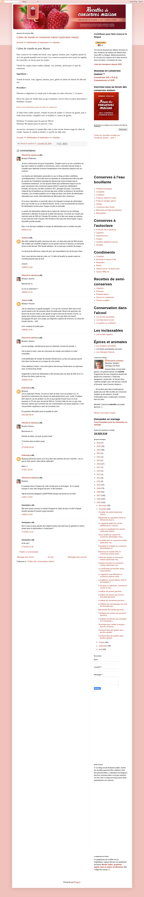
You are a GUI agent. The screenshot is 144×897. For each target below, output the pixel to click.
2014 (99, 471)
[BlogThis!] (60, 144)
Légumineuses (102, 236)
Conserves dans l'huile (105, 207)
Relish (98, 265)
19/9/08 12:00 (27, 267)
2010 (99, 485)
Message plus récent (25, 557)
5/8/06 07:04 (27, 230)
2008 (99, 492)
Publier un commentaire (28, 552)
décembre (103, 505)
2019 (99, 460)
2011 (99, 481)
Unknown (26, 388)
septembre (103, 646)
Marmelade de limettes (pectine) (111, 610)
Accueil (20, 42)
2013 (99, 474)
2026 (99, 443)
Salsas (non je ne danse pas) (107, 269)
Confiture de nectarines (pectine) (111, 600)
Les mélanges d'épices (105, 352)
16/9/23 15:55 (27, 514)
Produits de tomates (104, 189)
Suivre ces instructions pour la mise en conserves (37, 107)
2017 (99, 467)
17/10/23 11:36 (27, 547)
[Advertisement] (52, 582)
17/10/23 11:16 (27, 532)
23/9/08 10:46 (27, 380)
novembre (103, 509)
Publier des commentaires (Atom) (41, 561)
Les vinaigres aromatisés (106, 346)
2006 (99, 499)
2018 (99, 464)
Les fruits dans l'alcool (105, 320)
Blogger (77, 882)
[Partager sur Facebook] (64, 144)
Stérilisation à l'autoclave (38, 42)
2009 (99, 488)
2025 (99, 446)
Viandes (56, 42)
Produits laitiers (102, 294)
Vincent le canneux (30, 155)
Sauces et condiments (105, 297)
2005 (99, 502)
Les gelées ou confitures (106, 323)
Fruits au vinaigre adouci (106, 201)
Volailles (99, 245)
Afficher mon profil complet (104, 413)
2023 (99, 453)
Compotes (100, 192)
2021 (99, 457)
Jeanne (25, 238)
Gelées (99, 204)
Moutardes (100, 262)
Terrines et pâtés (102, 300)
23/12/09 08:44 (28, 415)
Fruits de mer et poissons (106, 230)
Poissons (100, 291)
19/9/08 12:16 (27, 292)
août (101, 649)
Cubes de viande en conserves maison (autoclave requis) (48, 37)
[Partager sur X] (62, 144)
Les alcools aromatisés (105, 317)
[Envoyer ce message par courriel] (58, 144)
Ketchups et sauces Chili (106, 259)
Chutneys (100, 256)
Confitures (100, 195)
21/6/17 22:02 (27, 497)
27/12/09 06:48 (28, 447)
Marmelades (101, 213)
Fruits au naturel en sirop (106, 198)
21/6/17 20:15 (27, 470)
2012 (99, 478)
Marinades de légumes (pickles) (109, 210)
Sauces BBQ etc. (103, 272)
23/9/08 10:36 (27, 330)
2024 (99, 450)
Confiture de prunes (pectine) (110, 591)
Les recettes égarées (104, 334)
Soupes (99, 239)
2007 (99, 495)
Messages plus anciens (77, 557)
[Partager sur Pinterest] (66, 144)
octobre (102, 642)
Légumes (100, 233)
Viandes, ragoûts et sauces (107, 242)
